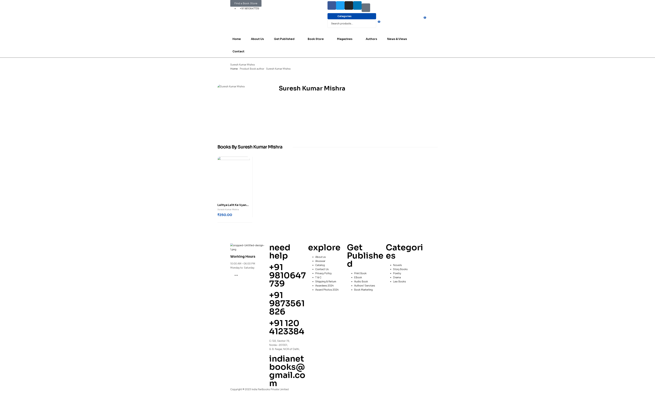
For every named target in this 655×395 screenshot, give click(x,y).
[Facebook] (332, 5)
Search (371, 23)
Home (234, 68)
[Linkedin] (357, 5)
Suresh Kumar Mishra (228, 209)
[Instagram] (349, 5)
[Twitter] (340, 5)
